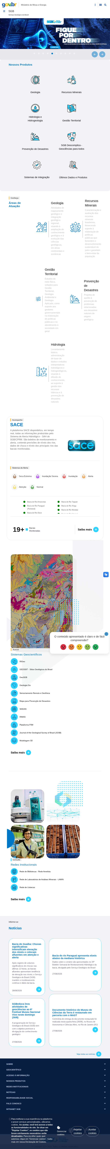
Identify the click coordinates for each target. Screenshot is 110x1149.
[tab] (34, 53)
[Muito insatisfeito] (63, 646)
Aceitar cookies (92, 1131)
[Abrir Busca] (105, 5)
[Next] (102, 54)
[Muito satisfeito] (95, 646)
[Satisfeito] (87, 646)
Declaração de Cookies (35, 1142)
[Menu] (4, 11)
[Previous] (94, 54)
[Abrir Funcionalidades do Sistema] (100, 5)
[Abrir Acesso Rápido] (95, 5)
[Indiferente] (79, 646)
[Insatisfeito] (71, 646)
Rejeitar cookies (78, 1131)
